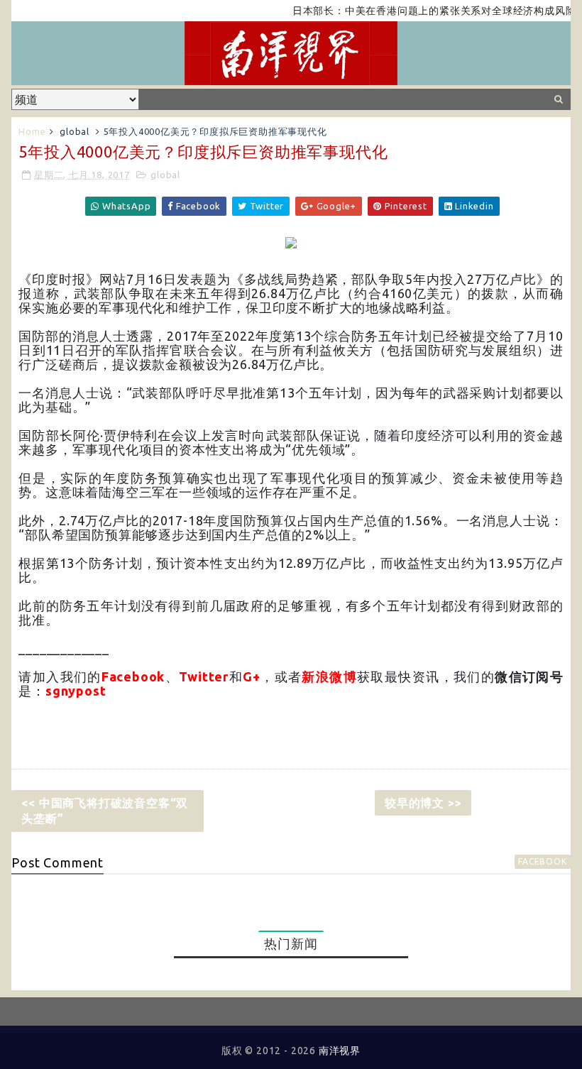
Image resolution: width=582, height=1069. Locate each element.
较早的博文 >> (423, 802)
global (74, 131)
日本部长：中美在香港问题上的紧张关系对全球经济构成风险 (423, 10)
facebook (542, 861)
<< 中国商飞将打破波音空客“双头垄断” (104, 810)
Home (31, 131)
